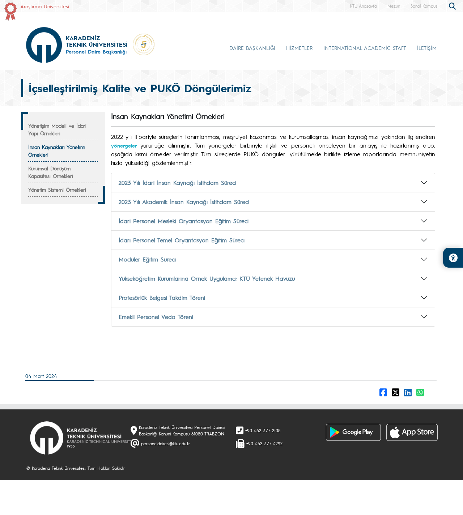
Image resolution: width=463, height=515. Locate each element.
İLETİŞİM (427, 47)
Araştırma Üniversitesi (44, 6)
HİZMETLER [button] (299, 47)
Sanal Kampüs (424, 6)
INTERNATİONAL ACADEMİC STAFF (364, 47)
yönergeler (124, 145)
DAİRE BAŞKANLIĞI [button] (252, 47)
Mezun (393, 6)
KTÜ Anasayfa (363, 6)
